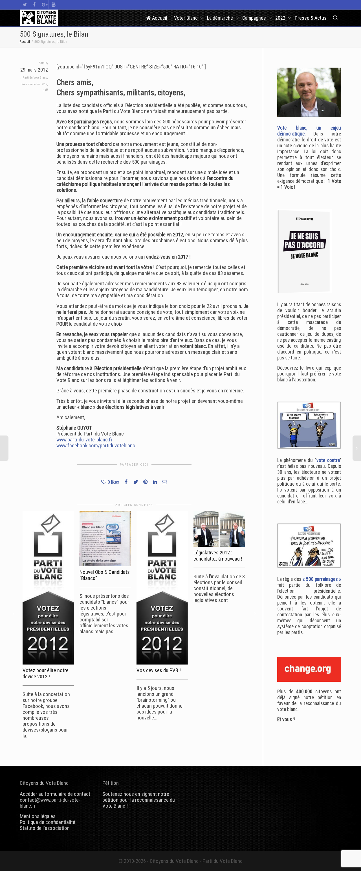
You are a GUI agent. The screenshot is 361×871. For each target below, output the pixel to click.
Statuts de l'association (45, 828)
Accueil (159, 18)
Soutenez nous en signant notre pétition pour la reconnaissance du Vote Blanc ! (138, 800)
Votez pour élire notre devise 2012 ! (46, 673)
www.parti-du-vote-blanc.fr (84, 439)
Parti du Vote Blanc (35, 77)
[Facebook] (34, 4)
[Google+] (44, 4)
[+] (48, 588)
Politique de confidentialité (47, 822)
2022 (281, 18)
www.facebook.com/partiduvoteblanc (95, 445)
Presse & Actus (311, 18)
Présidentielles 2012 (34, 84)
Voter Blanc (186, 18)
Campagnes (254, 18)
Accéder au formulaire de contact (55, 794)
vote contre (328, 460)
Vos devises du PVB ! (159, 670)
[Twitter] (24, 4)
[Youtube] (53, 4)
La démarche (220, 18)
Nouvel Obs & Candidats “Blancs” (105, 575)
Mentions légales (38, 816)
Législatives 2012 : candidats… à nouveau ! (217, 555)
